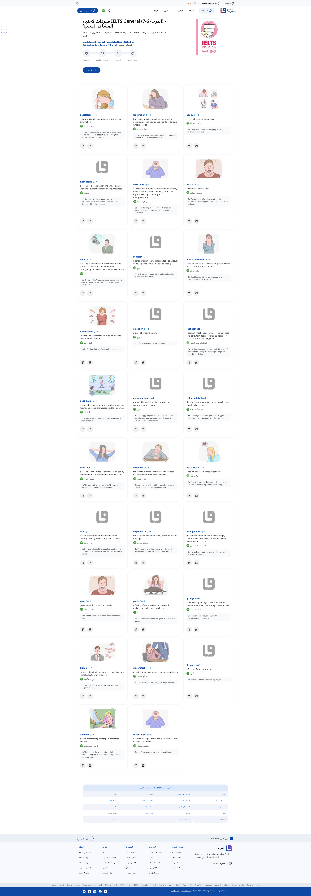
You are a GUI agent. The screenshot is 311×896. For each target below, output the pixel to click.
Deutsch (153, 885)
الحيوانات (223, 794)
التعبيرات (129, 846)
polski (115, 885)
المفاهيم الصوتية (85, 868)
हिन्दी (191, 885)
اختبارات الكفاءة (154, 862)
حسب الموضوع (154, 857)
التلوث (115, 819)
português (144, 885)
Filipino (178, 885)
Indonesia (162, 885)
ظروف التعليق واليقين (183, 819)
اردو (100, 885)
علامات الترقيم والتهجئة (109, 857)
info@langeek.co (220, 863)
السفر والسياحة (149, 813)
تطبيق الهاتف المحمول (209, 3)
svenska (77, 885)
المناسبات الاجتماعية (184, 794)
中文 (129, 885)
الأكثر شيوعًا (153, 868)
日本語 (135, 885)
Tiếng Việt (198, 885)
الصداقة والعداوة (185, 800)
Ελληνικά (108, 885)
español (241, 885)
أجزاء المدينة (113, 800)
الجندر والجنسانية (221, 800)
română (61, 885)
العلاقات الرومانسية (184, 807)
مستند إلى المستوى (155, 852)
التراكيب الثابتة (131, 857)
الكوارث (151, 819)
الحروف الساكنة (84, 862)
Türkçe (234, 885)
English (258, 885)
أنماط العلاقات (149, 807)
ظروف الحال (222, 819)
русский (218, 885)
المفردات (101, 42)
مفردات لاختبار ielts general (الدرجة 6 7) (100, 45)
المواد (224, 813)
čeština (69, 885)
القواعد (105, 846)
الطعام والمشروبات (148, 800)
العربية (185, 885)
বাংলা (95, 885)
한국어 (122, 885)
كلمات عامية (130, 852)
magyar (53, 885)
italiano (226, 885)
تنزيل (83, 838)
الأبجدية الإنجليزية (85, 852)
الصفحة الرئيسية (89, 42)
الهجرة (188, 813)
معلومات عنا (176, 857)
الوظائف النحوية (107, 868)
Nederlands (87, 885)
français (250, 885)
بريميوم (190, 3)
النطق (81, 846)
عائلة (116, 807)
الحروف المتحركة (85, 857)
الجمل (104, 852)
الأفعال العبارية (131, 862)
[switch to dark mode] (77, 3)
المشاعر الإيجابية (221, 807)
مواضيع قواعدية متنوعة (109, 862)
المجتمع (151, 794)
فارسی (171, 885)
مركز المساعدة (176, 868)
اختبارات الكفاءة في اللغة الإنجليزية (121, 42)
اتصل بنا (175, 862)
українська (208, 885)
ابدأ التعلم (91, 70)
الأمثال (128, 868)
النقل (115, 794)
